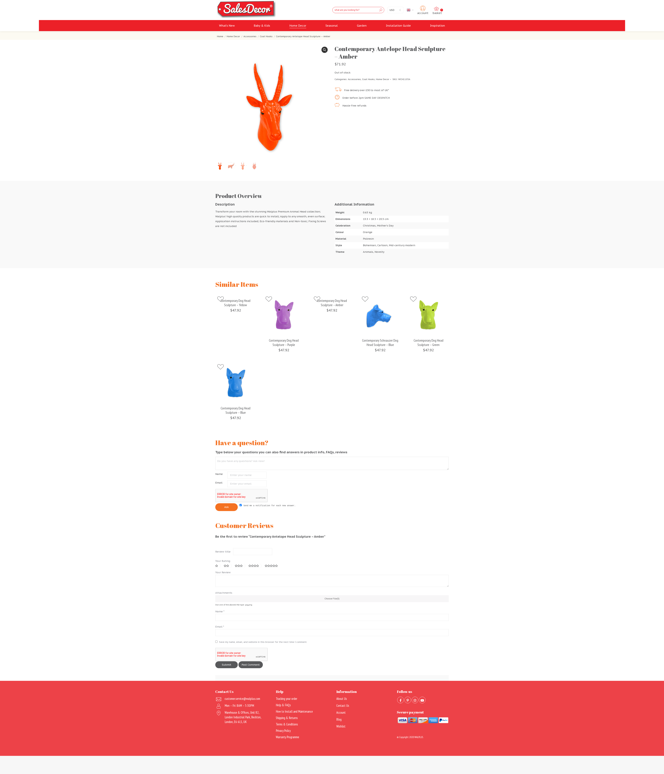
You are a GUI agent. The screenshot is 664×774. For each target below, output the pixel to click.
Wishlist (340, 726)
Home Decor (382, 79)
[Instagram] (415, 700)
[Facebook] (400, 700)
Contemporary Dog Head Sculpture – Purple (284, 342)
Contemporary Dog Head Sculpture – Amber (332, 303)
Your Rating (222, 561)
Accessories (354, 79)
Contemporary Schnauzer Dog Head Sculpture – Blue (380, 342)
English (415, 10)
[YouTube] (422, 700)
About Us (341, 699)
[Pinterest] (407, 700)
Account (341, 712)
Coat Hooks (368, 79)
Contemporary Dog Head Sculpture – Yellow (235, 303)
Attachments (223, 592)
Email (218, 482)
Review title (222, 551)
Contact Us (342, 705)
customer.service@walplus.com (242, 699)
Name (219, 474)
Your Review (223, 572)
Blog (339, 719)
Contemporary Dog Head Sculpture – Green (428, 342)
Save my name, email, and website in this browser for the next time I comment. (263, 642)
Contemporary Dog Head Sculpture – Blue (235, 410)
